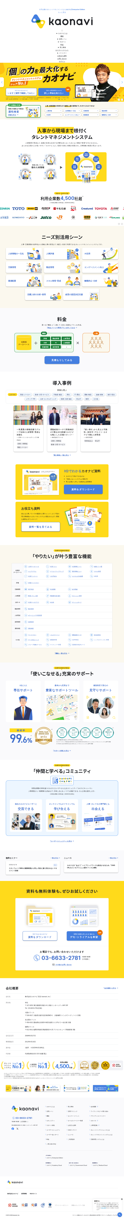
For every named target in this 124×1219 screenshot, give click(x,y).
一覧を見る (54, 858)
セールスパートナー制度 (75, 1121)
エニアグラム (32, 571)
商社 (68, 394)
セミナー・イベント (62, 50)
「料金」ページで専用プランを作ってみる (61, 327)
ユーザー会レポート (52, 1135)
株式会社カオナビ (12, 1193)
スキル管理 (97, 571)
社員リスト (53, 566)
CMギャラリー (72, 1130)
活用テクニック (72, 1111)
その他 (95, 399)
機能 (62, 36)
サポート (63, 42)
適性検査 (31, 628)
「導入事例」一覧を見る (61, 455)
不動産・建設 (58, 394)
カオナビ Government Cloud (78, 1165)
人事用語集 (94, 1125)
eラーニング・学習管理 (35, 615)
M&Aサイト (33, 1193)
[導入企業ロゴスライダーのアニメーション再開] (122, 224)
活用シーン (63, 39)
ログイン (62, 61)
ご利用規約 (71, 1139)
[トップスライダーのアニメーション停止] (119, 100)
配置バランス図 (33, 596)
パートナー (63, 53)
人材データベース (33, 566)
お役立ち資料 (62, 56)
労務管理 (86, 111)
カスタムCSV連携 (77, 576)
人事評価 (49, 111)
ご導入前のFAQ (51, 1144)
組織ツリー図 (98, 566)
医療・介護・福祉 (66, 399)
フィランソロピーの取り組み (99, 1111)
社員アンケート (33, 576)
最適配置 (86, 115)
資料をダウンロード (40, 936)
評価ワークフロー (33, 583)
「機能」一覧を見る (61, 653)
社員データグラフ (33, 602)
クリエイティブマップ (57, 571)
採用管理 (31, 622)
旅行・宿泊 (111, 394)
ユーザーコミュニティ (53, 1130)
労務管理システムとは (97, 1139)
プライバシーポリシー (61, 1205)
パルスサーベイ (55, 635)
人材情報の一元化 (70, 111)
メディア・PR (30, 399)
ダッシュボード (77, 602)
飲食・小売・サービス (42, 394)
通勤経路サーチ (77, 635)
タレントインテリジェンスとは (100, 1130)
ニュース (70, 1135)
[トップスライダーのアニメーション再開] (122, 100)
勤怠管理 (104, 111)
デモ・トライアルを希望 (84, 936)
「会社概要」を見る (109, 988)
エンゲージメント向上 (71, 115)
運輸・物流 (87, 394)
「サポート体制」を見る (61, 750)
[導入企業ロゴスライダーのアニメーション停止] (119, 224)
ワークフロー (32, 635)
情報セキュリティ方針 (78, 1205)
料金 (62, 44)
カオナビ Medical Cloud (100, 1165)
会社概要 (93, 1107)
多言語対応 (97, 635)
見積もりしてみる (61, 360)
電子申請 (31, 589)
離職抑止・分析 (106, 115)
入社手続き (53, 576)
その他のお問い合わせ (63, 964)
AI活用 (48, 115)
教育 (87, 399)
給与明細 (75, 589)
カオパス (93, 1121)
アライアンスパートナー (98, 1116)
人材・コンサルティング (48, 399)
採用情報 (24, 1193)
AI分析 (52, 602)
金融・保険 (99, 394)
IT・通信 (77, 394)
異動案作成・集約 (55, 596)
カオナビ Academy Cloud (54, 1165)
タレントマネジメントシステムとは (101, 1135)
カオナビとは (62, 33)
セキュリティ (50, 1121)
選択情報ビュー (77, 571)
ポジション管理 (77, 596)
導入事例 (63, 47)
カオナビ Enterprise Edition (54, 1158)
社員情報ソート (77, 566)
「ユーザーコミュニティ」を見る (61, 841)
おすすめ (12, 394)
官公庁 (78, 399)
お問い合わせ (62, 58)
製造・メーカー (25, 394)
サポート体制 (50, 1125)
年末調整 (53, 589)
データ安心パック (33, 640)
